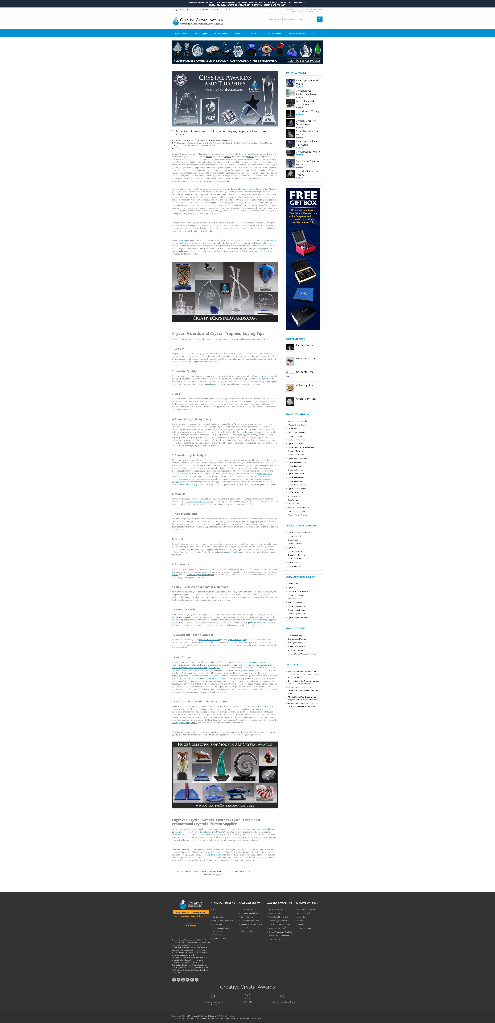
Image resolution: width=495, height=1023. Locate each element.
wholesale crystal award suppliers (211, 678)
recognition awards (269, 240)
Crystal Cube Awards (296, 455)
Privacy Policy (256, 1018)
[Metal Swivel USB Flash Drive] (290, 361)
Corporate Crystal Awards (298, 591)
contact (175, 574)
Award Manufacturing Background (221, 929)
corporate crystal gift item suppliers (206, 681)
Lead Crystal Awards (237, 871)
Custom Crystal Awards (263, 143)
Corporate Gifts (254, 33)
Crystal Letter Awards (296, 481)
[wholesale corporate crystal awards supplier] (225, 292)
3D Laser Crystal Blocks (297, 425)
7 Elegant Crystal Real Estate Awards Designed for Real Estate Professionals (303, 698)
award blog (182, 240)
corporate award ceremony (224, 243)
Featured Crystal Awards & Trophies (302, 654)
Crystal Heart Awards (296, 477)
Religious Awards (294, 496)
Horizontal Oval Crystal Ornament (306, 372)
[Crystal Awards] (225, 775)
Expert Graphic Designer (186, 625)
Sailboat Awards (294, 503)
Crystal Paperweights (296, 551)
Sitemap (300, 924)
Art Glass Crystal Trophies (229, 552)
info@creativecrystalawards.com (185, 10)
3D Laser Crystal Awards (297, 421)
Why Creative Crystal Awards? (224, 920)
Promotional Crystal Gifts (279, 917)
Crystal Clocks (293, 540)
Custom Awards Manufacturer (206, 1018)
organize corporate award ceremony (194, 665)
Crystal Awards (181, 33)
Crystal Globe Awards (296, 473)
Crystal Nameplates (295, 566)
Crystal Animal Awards (296, 440)
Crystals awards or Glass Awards (199, 501)
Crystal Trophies (201, 33)
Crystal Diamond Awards (297, 458)
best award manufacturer (182, 617)
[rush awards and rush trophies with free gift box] (303, 329)
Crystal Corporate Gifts (297, 614)
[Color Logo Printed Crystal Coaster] (290, 388)
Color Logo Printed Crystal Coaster (306, 385)
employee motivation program (252, 662)
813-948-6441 (204, 10)
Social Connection (304, 928)
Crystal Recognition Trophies (242, 143)
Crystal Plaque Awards (296, 595)
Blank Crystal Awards (296, 650)
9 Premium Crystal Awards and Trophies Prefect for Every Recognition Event (303, 704)
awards (209, 156)
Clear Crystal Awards (296, 635)
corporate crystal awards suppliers (228, 673)
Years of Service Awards (297, 515)
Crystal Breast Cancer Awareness (301, 447)
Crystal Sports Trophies (297, 610)
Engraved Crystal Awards (184, 145)
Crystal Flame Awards (296, 466)
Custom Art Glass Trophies (279, 924)
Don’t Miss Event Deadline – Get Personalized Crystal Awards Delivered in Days (304, 690)
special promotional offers (216, 855)
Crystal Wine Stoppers (296, 555)
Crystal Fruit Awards (295, 470)
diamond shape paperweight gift (253, 597)
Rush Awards (293, 500)
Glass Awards (246, 931)
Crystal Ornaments (295, 547)
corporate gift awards (204, 167)
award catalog (178, 622)
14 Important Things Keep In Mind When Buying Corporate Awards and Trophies (220, 132)
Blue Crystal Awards (295, 642)
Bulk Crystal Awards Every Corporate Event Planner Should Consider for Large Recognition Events (304, 674)
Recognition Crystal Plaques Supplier (234, 1018)
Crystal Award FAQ (220, 938)
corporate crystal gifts (190, 484)
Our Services (218, 917)
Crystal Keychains (295, 544)
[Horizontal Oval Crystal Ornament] (290, 375)
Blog (230, 140)
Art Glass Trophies (295, 602)
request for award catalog (210, 639)
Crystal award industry (209, 832)
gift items (250, 156)
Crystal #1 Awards (295, 436)
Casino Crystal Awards (296, 432)
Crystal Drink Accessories (279, 936)
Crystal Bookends (295, 536)
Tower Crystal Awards (296, 511)
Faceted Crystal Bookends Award (306, 345)
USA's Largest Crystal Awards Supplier (202, 1016)
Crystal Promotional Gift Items (218, 143)
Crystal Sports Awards (296, 606)
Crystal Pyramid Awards (297, 488)
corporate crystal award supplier (200, 574)
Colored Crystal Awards (297, 639)
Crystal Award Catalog (306, 909)
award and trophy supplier (218, 181)
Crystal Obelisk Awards (297, 485)
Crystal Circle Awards (296, 451)
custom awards (249, 479)
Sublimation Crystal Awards (298, 507)
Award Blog (301, 917)
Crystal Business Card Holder (299, 532)
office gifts (209, 231)
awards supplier (186, 549)
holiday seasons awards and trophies (251, 670)
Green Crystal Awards (296, 646)
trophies (227, 156)
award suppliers (254, 432)
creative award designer (234, 617)
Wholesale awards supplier (263, 376)
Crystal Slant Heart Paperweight (306, 398)
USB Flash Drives (294, 559)
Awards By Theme (296, 33)
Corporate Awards (274, 33)
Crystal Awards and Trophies (280, 932)
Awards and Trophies (219, 140)
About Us (216, 913)
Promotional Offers (304, 913)
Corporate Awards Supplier (182, 1018)
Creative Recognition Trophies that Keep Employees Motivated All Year (303, 682)
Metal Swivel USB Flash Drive (306, 358)
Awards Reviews (219, 935)
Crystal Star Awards (295, 492)
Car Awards (292, 428)
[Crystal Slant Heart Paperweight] (290, 401)
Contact (314, 33)
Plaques (238, 33)
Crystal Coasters (294, 562)
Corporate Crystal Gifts (197, 143)
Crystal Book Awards (296, 443)
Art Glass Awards (221, 33)
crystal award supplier (237, 639)
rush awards (263, 706)
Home (215, 909)
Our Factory (217, 924)
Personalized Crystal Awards (205, 145)
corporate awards (235, 359)
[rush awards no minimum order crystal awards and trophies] (247, 63)
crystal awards (211, 384)
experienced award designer (258, 622)
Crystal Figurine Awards (297, 462)
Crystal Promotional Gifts (297, 617)
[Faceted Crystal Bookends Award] (290, 348)
